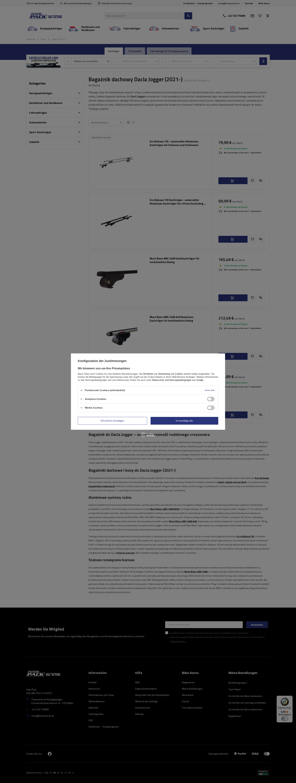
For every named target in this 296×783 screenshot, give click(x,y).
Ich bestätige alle (184, 420)
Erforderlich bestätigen (112, 420)
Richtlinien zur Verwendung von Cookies (163, 373)
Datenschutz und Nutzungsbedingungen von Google (177, 380)
